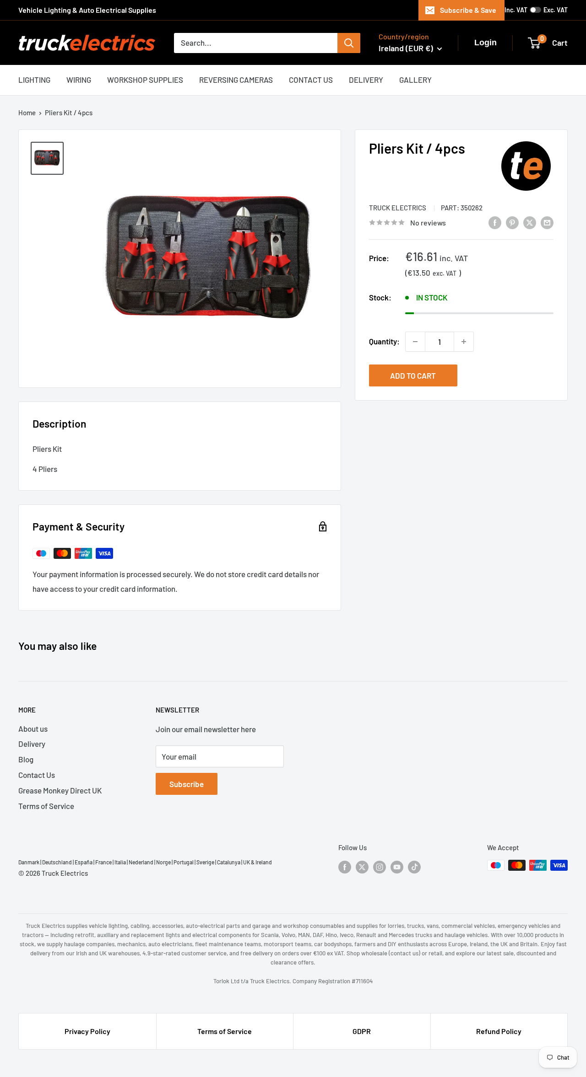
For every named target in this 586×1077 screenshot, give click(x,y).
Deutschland (57, 862)
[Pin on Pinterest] (512, 221)
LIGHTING (34, 79)
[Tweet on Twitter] (529, 221)
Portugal (184, 862)
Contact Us (36, 774)
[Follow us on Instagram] (379, 866)
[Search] (348, 43)
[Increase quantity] (463, 341)
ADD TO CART (413, 375)
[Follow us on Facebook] (344, 866)
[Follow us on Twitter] (362, 866)
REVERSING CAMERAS (236, 79)
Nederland (141, 862)
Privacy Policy (87, 1031)
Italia (120, 862)
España (83, 862)
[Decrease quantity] (415, 341)
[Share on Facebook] (494, 221)
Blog (25, 759)
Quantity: (384, 341)
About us (33, 728)
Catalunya (228, 862)
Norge (163, 862)
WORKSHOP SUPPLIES (145, 79)
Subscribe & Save (468, 9)
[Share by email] (547, 221)
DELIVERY (366, 79)
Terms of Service (46, 805)
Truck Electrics (398, 208)
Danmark (28, 862)
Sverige (205, 862)
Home (27, 112)
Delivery (31, 743)
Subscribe (186, 783)
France (103, 862)
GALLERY (415, 79)
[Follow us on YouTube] (397, 866)
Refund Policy (498, 1031)
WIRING (78, 79)
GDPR (362, 1031)
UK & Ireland (257, 862)
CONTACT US (311, 79)
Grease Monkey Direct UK (60, 790)
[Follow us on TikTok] (414, 866)
